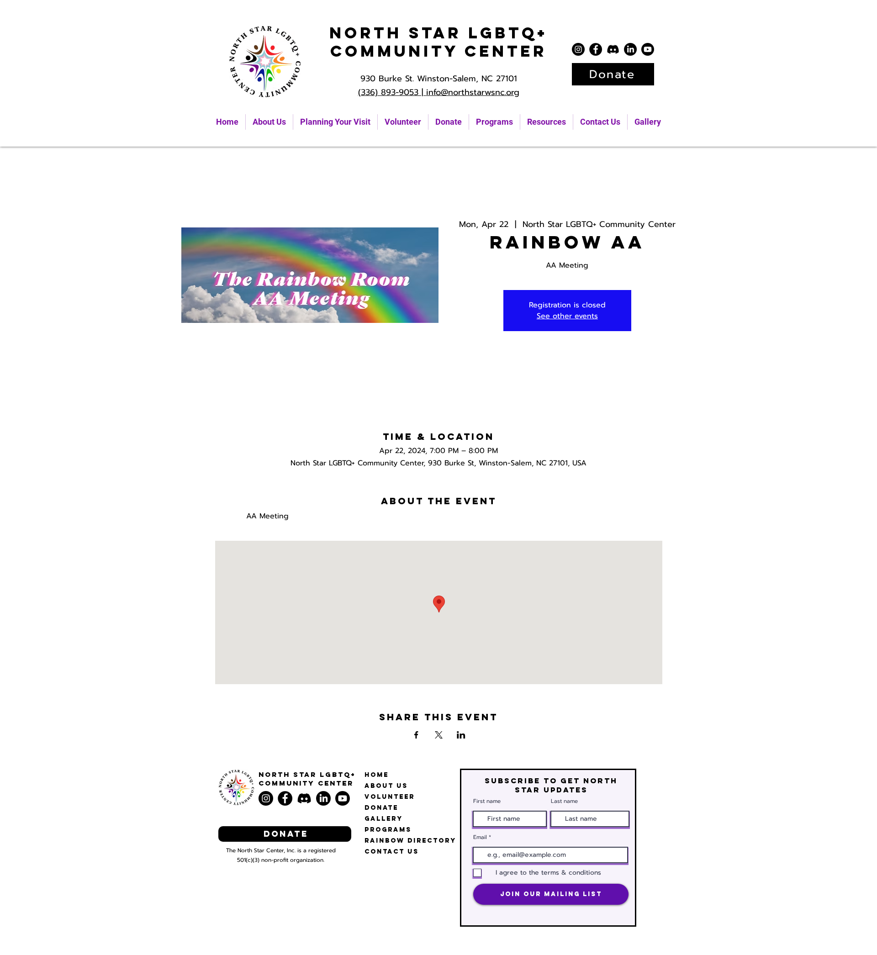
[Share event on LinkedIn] (461, 735)
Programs (388, 830)
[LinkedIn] (630, 49)
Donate (381, 808)
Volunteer (390, 797)
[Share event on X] (438, 735)
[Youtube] (647, 49)
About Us (386, 786)
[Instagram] (578, 49)
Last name (564, 801)
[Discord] (613, 49)
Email (480, 837)
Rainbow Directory (410, 840)
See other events (567, 316)
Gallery (384, 819)
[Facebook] (595, 49)
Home (377, 775)
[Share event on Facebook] (416, 735)
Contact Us (392, 851)
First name (487, 801)
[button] (546, 122)
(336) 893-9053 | (392, 92)
